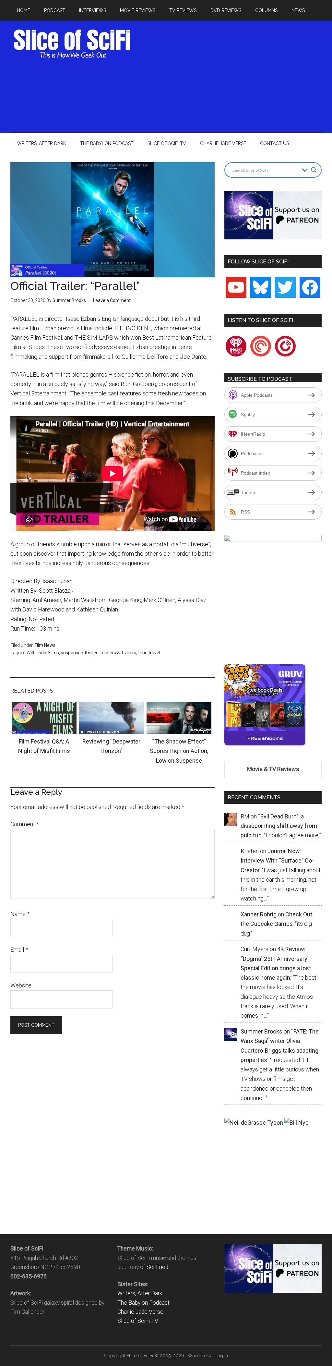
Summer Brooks (69, 300)
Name (20, 914)
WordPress (199, 1355)
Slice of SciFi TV (137, 1321)
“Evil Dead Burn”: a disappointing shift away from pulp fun (279, 826)
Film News (45, 645)
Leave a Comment (112, 300)
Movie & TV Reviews (273, 769)
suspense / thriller (79, 652)
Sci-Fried (157, 1267)
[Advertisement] (234, 74)
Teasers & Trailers (118, 652)
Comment (24, 824)
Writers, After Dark (139, 1293)
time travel (149, 652)
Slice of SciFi (72, 43)
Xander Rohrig (259, 914)
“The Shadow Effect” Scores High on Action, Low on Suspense (179, 751)
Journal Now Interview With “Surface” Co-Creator (277, 861)
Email (19, 949)
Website (20, 985)
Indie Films (48, 652)
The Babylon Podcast (143, 1303)
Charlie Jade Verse (140, 1312)
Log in (221, 1355)
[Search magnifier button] (313, 170)
